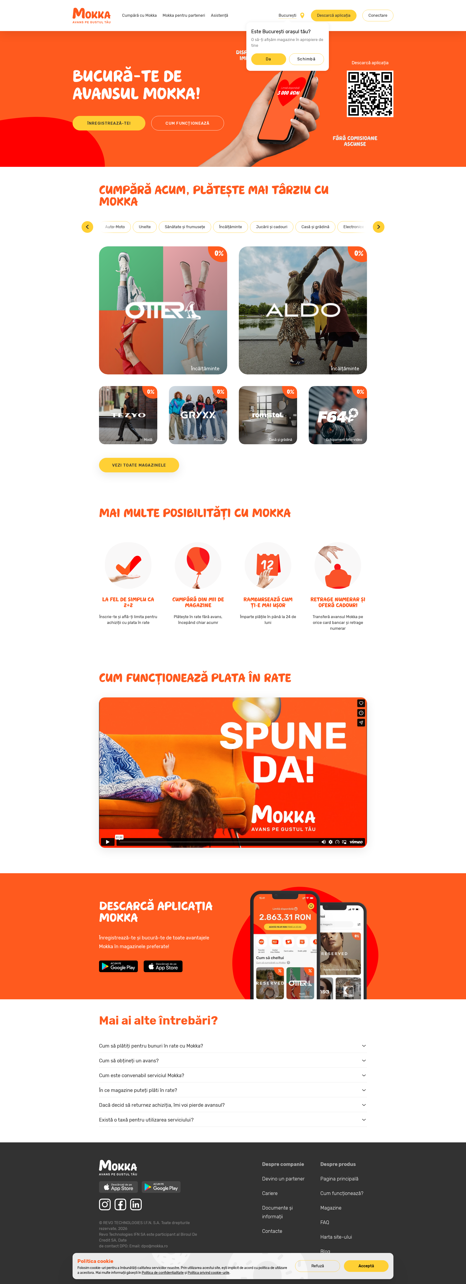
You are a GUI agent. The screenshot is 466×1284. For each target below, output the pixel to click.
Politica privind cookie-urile (208, 1273)
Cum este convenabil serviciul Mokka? (141, 1075)
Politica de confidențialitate (163, 1273)
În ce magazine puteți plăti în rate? (138, 1090)
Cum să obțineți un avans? (129, 1061)
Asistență (219, 15)
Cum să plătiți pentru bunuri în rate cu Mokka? (151, 1046)
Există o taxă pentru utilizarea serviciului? (146, 1120)
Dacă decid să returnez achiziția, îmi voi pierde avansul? (162, 1105)
